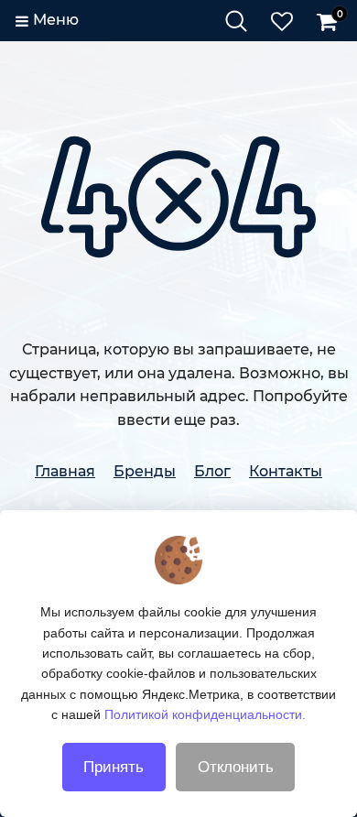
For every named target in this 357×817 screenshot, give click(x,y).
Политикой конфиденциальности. (205, 714)
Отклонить (236, 767)
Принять (113, 767)
